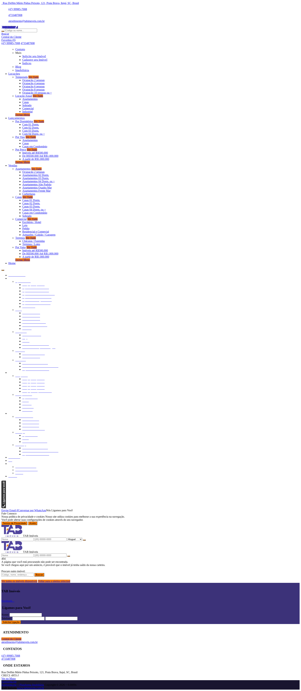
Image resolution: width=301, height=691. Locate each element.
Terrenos (20, 237)
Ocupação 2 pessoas (33, 80)
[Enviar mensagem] (84, 540)
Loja (24, 225)
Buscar (39, 574)
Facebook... (7, 600)
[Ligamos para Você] (3, 507)
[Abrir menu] (2, 269)
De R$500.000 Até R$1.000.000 (40, 155)
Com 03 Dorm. (30, 130)
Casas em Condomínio (34, 146)
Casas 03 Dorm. (31, 206)
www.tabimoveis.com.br (30, 687)
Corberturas (28, 193)
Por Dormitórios (24, 121)
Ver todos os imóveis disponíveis (19, 581)
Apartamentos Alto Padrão (36, 184)
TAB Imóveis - (9, 26)
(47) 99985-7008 (17, 9)
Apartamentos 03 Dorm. (35, 178)
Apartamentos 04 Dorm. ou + (38, 181)
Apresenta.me (9, 681)
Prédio (25, 228)
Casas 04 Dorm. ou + (34, 209)
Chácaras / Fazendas (33, 241)
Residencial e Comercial (35, 231)
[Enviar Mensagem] (68, 556)
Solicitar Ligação (11, 622)
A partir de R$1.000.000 (35, 159)
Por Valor (20, 247)
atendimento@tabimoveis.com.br (26, 21)
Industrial (27, 111)
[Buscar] (2, 31)
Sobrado (27, 105)
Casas (25, 102)
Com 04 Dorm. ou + (33, 133)
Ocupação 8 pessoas (33, 89)
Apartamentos (30, 99)
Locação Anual (23, 95)
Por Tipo (20, 137)
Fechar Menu (22, 114)
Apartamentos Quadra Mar (37, 187)
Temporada (21, 77)
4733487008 (15, 15)
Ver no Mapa (8, 678)
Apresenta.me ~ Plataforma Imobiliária (22, 684)
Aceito (32, 523)
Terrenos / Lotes (31, 244)
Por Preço (20, 149)
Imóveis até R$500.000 (35, 152)
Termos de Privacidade (14, 523)
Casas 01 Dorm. (31, 200)
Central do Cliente (11, 638)
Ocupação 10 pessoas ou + (37, 92)
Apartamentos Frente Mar (36, 190)
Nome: (5, 614)
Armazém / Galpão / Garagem (38, 234)
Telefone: (6, 618)
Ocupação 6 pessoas (33, 86)
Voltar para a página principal (54, 581)
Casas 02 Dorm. (31, 203)
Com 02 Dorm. (30, 127)
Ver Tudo (33, 77)
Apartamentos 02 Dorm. (35, 175)
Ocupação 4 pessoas (33, 83)
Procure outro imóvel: (13, 571)
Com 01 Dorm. (30, 124)
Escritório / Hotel (31, 222)
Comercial (28, 108)
